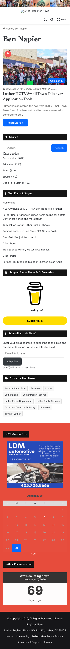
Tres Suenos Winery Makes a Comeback (26, 249)
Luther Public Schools (48, 401)
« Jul (33, 553)
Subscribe (12, 361)
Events (48, 642)
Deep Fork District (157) (16, 182)
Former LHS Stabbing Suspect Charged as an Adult (32, 261)
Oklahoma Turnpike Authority (20, 407)
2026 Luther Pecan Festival (47, 636)
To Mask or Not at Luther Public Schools (26, 224)
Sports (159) (10, 176)
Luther (48, 388)
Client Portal (10, 243)
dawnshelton (12, 88)
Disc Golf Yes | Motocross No (20, 237)
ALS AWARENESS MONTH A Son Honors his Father (32, 208)
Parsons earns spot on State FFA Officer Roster (30, 231)
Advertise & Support (29, 642)
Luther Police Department (18, 401)
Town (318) (9, 170)
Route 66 (45, 407)
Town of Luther (13, 413)
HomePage (9, 202)
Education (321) (12, 164)
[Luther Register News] (35, 11)
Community (22, 636)
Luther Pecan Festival (34, 394)
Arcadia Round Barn (15, 388)
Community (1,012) (13, 158)
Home (9, 28)
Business (35, 388)
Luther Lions (11, 394)
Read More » (15, 122)
